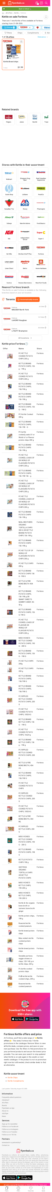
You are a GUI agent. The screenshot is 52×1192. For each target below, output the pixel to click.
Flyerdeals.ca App (8, 1108)
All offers (9, 13)
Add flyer (5, 1113)
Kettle (16, 13)
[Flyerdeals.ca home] (16, 3)
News (4, 1116)
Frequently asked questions (11, 1097)
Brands (4, 1105)
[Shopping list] (41, 3)
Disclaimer (34, 1185)
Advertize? (5, 1100)
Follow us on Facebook (10, 1126)
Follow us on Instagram (10, 1129)
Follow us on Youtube (9, 1132)
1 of (8, 37)
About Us (5, 1111)
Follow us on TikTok (9, 1135)
